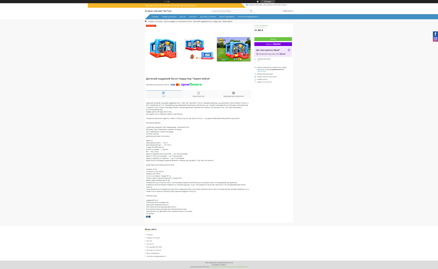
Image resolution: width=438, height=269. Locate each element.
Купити (273, 39)
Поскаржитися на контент (219, 267)
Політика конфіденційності (156, 256)
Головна (155, 16)
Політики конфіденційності (248, 16)
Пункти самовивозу (226, 16)
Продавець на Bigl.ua (219, 265)
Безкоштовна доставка (265, 74)
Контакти (193, 16)
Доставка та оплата (208, 16)
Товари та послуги (169, 16)
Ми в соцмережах (153, 253)
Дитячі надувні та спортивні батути (178, 21)
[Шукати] (251, 11)
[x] (149, 217)
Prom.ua (230, 263)
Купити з (269, 44)
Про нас (183, 16)
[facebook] (147, 217)
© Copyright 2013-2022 (154, 247)
